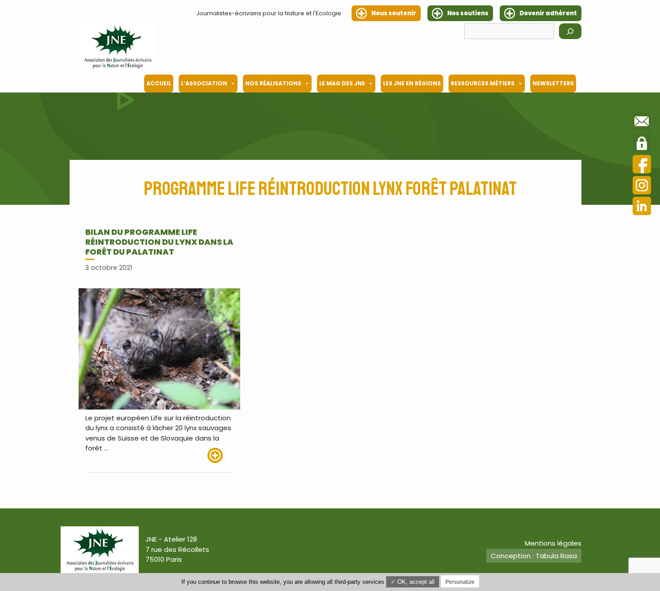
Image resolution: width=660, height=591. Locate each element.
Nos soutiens (467, 13)
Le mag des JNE (342, 83)
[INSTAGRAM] (642, 186)
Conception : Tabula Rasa (534, 555)
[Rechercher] (570, 31)
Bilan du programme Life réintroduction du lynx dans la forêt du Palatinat (159, 241)
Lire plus (220, 455)
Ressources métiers (483, 83)
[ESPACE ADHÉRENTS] (642, 144)
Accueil (158, 83)
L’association (204, 83)
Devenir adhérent (548, 13)
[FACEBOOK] (642, 165)
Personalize (460, 582)
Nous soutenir (393, 13)
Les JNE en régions (412, 83)
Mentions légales (553, 543)
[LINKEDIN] (642, 207)
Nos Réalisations (273, 83)
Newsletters (553, 83)
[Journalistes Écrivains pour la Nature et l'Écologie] (118, 47)
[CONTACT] (642, 123)
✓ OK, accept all (413, 581)
